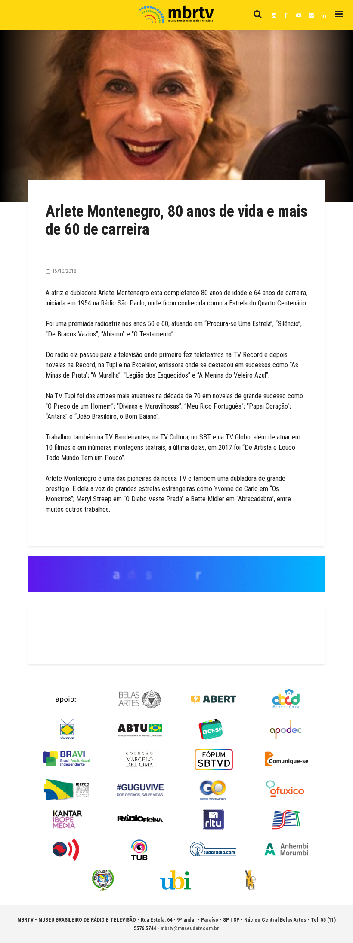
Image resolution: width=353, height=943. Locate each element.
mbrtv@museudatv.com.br (190, 928)
